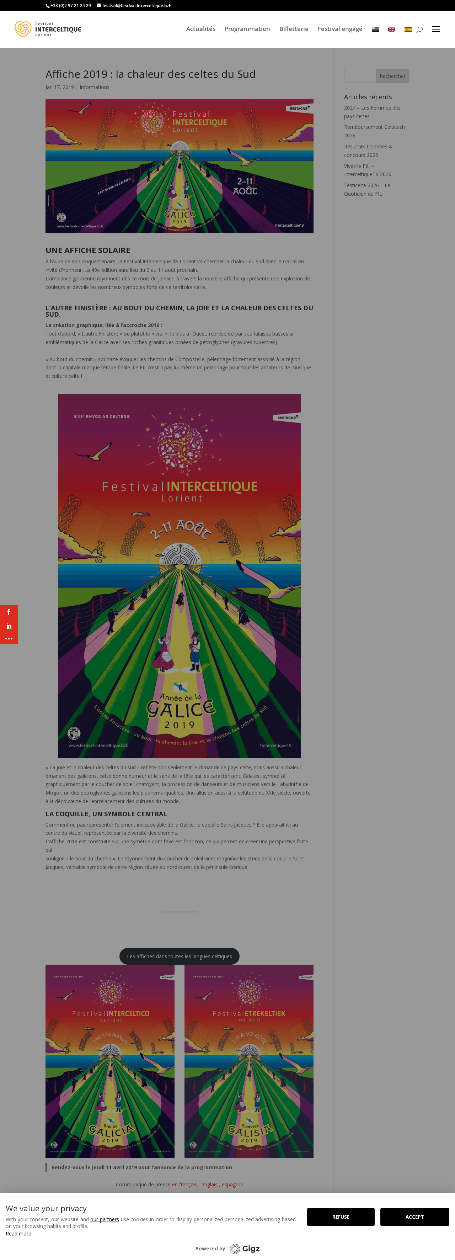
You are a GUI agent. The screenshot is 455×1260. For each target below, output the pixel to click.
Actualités (200, 28)
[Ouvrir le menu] (436, 29)
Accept (415, 1217)
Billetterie (294, 28)
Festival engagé (340, 28)
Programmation (247, 28)
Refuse (340, 1217)
